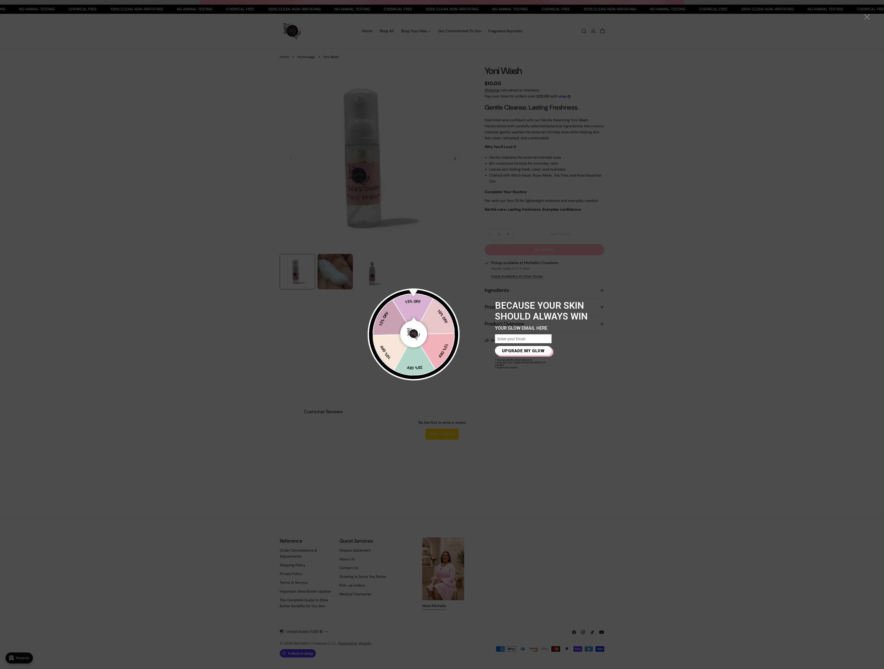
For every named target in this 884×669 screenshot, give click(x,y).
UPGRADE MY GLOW (523, 350)
